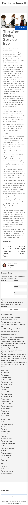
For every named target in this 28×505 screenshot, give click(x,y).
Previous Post (7, 246)
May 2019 (6, 416)
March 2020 (6, 392)
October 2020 (7, 384)
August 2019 (7, 408)
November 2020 (8, 382)
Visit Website (12, 268)
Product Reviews (8, 448)
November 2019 (8, 401)
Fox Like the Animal (12, 3)
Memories (8, 241)
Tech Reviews (7, 453)
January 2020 (7, 396)
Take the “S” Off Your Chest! (12, 322)
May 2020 (6, 387)
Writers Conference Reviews (12, 458)
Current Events (8, 424)
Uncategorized (7, 455)
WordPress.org (7, 473)
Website (16, 293)
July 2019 (6, 411)
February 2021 (7, 377)
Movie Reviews (7, 439)
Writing (5, 460)
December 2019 (8, 399)
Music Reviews (7, 441)
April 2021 (6, 375)
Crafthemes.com (17, 503)
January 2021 (7, 380)
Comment (4, 280)
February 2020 (7, 394)
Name (16, 280)
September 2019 (8, 406)
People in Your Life (9, 443)
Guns (4, 426)
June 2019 (6, 413)
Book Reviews (7, 422)
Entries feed (7, 469)
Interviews (6, 431)
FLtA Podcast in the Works (11, 317)
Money (5, 436)
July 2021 (6, 372)
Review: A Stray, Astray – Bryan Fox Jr (15, 362)
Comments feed (8, 471)
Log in (5, 466)
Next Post (22, 246)
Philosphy (6, 446)
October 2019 (7, 404)
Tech (4, 451)
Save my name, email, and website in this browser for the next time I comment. (12, 304)
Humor (5, 429)
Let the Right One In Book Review (20, 251)
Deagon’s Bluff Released (10, 320)
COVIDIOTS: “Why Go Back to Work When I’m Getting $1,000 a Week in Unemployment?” (13, 358)
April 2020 (6, 389)
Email (16, 286)
